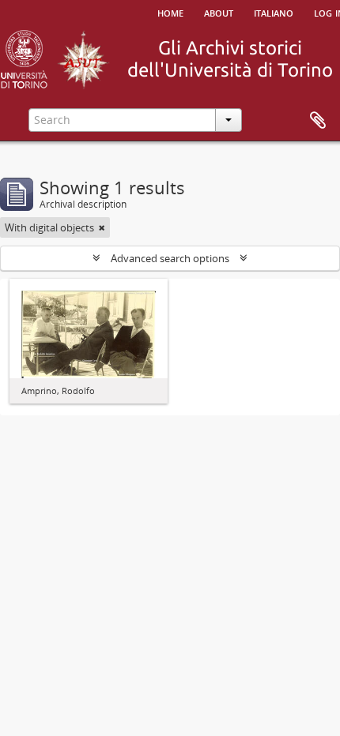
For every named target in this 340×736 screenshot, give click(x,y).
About (218, 12)
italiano (273, 12)
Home (170, 12)
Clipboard (318, 121)
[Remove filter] (102, 227)
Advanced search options (170, 258)
